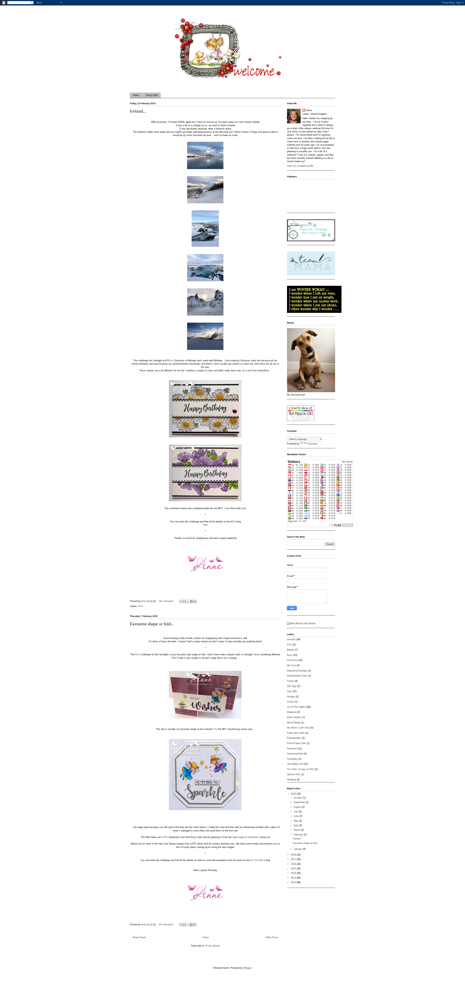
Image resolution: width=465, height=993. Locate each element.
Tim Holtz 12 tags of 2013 (300, 769)
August (298, 807)
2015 (294, 868)
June (297, 816)
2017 (294, 859)
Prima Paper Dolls (296, 743)
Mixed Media (293, 722)
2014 (294, 873)
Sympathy (292, 759)
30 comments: (167, 601)
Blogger (247, 967)
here (205, 524)
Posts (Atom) (213, 945)
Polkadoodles (294, 738)
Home (136, 95)
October (298, 797)
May (296, 820)
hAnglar (291, 696)
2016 (294, 864)
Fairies (290, 681)
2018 (294, 854)
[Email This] (181, 601)
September (300, 802)
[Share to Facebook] (191, 601)
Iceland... (138, 111)
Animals (291, 639)
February (299, 834)
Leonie (290, 701)
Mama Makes (294, 717)
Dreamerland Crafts (297, 675)
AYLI (140, 606)
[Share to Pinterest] (195, 601)
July (296, 811)
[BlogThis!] (184, 601)
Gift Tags (292, 686)
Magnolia (291, 712)
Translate (312, 443)
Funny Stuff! (151, 95)
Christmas (292, 660)
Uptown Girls (293, 774)
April (296, 825)
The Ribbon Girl (295, 764)
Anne (309, 110)
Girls (289, 691)
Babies (290, 649)
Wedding (291, 779)
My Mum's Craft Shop (298, 727)
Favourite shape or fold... (152, 624)
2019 (294, 793)
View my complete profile (300, 166)
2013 (294, 877)
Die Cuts (291, 665)
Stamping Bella (295, 753)
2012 (294, 882)
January (298, 849)
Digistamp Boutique (297, 670)
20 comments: (167, 924)
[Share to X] (188, 601)
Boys (289, 655)
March (297, 829)
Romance (292, 748)
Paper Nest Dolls (296, 733)
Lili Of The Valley (296, 707)
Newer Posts (139, 937)
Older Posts (271, 937)
